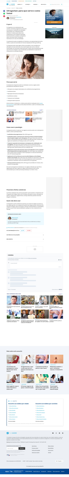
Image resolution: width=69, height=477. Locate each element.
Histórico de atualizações (13, 234)
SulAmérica (49, 471)
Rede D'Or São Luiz (36, 471)
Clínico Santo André (13, 416)
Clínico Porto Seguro (40, 412)
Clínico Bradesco (39, 408)
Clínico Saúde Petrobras (41, 419)
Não (29, 230)
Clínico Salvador (12, 412)
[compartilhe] (4, 11)
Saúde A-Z (13, 8)
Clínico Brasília (12, 410)
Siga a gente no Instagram (56, 433)
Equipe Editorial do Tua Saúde (18, 19)
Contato (49, 452)
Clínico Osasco (12, 419)
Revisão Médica (50, 448)
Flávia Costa (15, 217)
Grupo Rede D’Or (40, 466)
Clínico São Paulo (12, 406)
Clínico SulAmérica (40, 406)
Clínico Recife (12, 414)
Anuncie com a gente (35, 452)
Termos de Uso (50, 450)
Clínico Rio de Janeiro (13, 408)
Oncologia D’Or (43, 471)
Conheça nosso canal (52, 433)
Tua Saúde (8, 8)
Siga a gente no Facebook (59, 433)
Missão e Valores (51, 446)
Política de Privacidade (36, 450)
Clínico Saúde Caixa (40, 416)
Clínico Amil (38, 414)
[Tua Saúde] (11, 4)
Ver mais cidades (11, 421)
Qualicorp (62, 471)
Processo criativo (35, 448)
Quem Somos (34, 446)
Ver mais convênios (39, 421)
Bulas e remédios (19, 8)
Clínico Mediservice (40, 410)
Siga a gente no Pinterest (62, 433)
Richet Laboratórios (56, 471)
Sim (23, 230)
